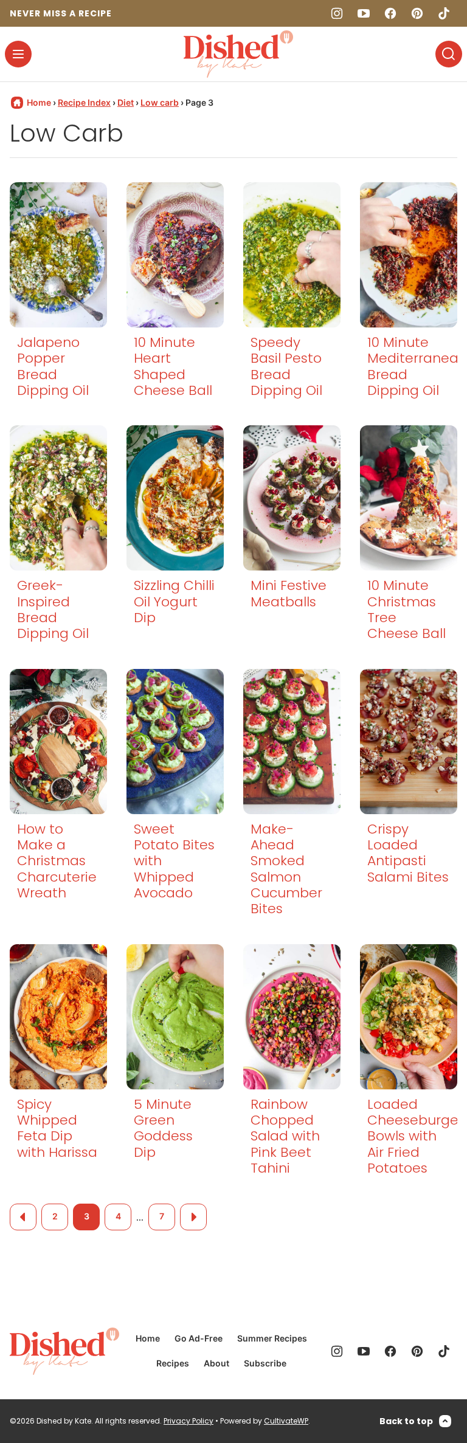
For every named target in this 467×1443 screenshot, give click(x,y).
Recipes (172, 1363)
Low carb (159, 102)
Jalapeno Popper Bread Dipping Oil (53, 366)
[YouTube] (363, 13)
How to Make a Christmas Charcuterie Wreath (57, 861)
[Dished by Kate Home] (238, 54)
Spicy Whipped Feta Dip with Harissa (57, 1128)
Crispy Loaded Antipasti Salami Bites (408, 853)
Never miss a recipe (61, 13)
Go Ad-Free (199, 1338)
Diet (125, 102)
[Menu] (18, 54)
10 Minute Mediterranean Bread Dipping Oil (417, 366)
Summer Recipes (272, 1338)
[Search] (448, 54)
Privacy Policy (188, 1421)
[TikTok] (444, 13)
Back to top (406, 1421)
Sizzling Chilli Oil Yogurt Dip (174, 601)
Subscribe (265, 1363)
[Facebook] (390, 13)
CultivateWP (286, 1421)
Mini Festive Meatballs (289, 593)
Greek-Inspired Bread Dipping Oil (53, 609)
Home (148, 1338)
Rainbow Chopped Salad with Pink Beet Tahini (285, 1136)
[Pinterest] (417, 13)
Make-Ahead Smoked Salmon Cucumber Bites (286, 869)
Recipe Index (84, 102)
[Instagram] (336, 13)
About (216, 1363)
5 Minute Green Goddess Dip (163, 1128)
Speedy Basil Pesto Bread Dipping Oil (286, 366)
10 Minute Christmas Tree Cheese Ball (406, 609)
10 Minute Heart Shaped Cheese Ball (173, 366)
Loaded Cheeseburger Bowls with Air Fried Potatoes (415, 1136)
